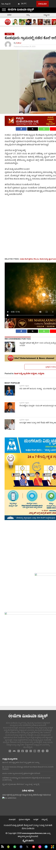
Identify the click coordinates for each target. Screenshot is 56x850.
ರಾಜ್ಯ (27, 15)
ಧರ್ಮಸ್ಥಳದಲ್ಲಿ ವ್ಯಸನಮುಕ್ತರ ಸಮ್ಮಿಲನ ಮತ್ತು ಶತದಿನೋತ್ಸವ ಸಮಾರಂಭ (26, 795)
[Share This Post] (32, 128)
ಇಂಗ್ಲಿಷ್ (35, 819)
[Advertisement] (28, 226)
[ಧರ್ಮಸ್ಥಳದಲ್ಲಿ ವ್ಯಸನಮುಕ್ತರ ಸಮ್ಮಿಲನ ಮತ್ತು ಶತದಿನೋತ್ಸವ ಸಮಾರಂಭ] (9, 804)
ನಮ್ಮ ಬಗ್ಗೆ (44, 819)
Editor (18, 43)
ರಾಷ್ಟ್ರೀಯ (47, 15)
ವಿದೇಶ (9, 15)
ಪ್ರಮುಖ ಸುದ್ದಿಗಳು (24, 819)
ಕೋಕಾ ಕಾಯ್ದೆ (44, 259)
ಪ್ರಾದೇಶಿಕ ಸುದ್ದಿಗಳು (30, 373)
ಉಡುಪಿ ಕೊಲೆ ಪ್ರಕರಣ (26, 259)
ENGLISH (42, 4)
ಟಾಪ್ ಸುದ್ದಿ (18, 373)
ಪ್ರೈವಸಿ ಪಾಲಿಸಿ (28, 840)
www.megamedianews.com (34, 833)
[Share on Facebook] (21, 128)
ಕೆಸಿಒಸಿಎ (36, 259)
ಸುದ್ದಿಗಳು (41, 373)
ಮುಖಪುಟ (12, 819)
